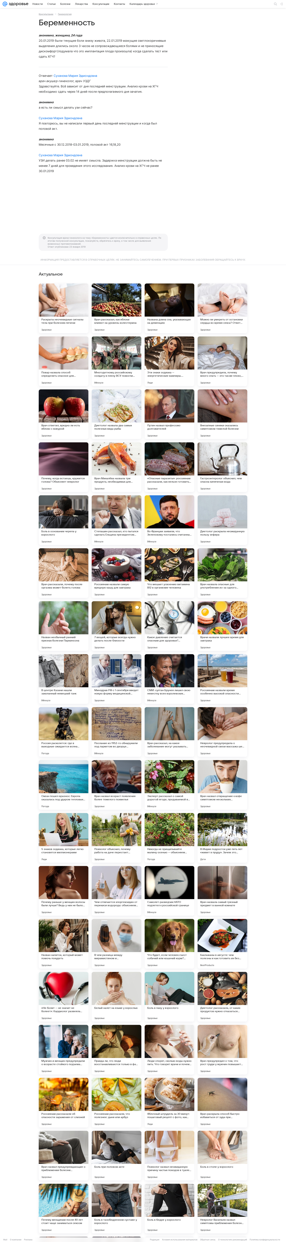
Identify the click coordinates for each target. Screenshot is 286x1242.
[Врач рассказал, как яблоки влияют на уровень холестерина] (116, 308)
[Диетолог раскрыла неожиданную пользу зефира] (222, 520)
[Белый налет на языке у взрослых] (116, 997)
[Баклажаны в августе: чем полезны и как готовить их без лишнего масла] (222, 944)
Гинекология (65, 14)
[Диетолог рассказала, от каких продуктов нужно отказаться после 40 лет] (222, 997)
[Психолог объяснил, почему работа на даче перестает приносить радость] (116, 838)
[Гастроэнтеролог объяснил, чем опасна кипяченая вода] (222, 467)
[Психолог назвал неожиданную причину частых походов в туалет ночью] (169, 1155)
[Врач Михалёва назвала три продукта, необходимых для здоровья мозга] (116, 467)
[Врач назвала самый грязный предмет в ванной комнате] (222, 891)
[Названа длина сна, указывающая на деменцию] (169, 308)
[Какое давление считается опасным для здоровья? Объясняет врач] (169, 626)
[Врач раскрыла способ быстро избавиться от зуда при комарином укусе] (222, 1102)
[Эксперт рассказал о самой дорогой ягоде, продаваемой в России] (169, 785)
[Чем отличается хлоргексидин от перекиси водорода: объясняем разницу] (116, 891)
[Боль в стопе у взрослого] (222, 1155)
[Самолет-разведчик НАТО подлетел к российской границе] (169, 891)
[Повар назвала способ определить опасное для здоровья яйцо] (63, 361)
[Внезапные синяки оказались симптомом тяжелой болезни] (222, 414)
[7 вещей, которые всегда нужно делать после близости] (116, 626)
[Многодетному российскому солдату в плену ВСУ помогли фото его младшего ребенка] (116, 361)
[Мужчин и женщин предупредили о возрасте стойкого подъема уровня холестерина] (63, 1050)
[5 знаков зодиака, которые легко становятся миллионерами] (63, 838)
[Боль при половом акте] (116, 1155)
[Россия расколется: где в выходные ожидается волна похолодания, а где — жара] (63, 732)
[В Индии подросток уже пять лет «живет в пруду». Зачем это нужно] (222, 838)
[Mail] (5, 4)
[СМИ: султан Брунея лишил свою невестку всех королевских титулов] (169, 679)
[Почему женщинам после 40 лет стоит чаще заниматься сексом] (63, 1208)
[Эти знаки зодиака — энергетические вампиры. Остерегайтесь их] (169, 361)
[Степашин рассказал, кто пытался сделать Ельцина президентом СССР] (116, 520)
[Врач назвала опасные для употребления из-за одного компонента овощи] (222, 573)
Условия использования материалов (179, 1239)
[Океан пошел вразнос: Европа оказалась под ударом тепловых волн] (63, 785)
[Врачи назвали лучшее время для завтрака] (222, 626)
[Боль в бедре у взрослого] (169, 1208)
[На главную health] (17, 4)
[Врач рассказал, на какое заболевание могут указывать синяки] (169, 732)
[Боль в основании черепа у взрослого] (63, 520)
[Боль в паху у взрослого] (169, 997)
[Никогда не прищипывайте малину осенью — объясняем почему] (169, 838)
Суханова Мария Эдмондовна (75, 75)
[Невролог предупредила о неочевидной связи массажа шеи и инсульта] (222, 732)
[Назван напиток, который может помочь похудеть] (63, 944)
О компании (15, 1239)
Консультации (46, 14)
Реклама (28, 1239)
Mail (5, 1239)
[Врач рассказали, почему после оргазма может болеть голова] (63, 573)
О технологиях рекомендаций (232, 1239)
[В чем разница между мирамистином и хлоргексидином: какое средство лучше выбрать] (116, 944)
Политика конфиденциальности (265, 1239)
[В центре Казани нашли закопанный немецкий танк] (63, 679)
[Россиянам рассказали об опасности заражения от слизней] (63, 1102)
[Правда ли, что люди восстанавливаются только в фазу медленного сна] (116, 1050)
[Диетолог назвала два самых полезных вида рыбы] (116, 414)
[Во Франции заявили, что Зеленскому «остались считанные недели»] (169, 520)
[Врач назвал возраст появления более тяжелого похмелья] (116, 785)
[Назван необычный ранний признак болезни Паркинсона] (63, 626)
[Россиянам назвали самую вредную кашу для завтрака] (116, 573)
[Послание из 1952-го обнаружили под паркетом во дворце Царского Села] (116, 732)
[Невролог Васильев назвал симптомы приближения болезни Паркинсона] (222, 1208)
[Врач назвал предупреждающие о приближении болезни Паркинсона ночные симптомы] (63, 1155)
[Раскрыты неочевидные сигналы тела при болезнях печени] (63, 308)
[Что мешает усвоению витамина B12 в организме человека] (169, 573)
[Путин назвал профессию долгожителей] (169, 414)
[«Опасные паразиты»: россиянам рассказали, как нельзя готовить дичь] (169, 467)
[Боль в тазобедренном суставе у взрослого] (116, 1208)
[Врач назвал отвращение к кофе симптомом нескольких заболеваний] (222, 785)
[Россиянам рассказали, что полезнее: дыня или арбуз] (116, 1102)
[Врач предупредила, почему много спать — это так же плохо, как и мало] (222, 361)
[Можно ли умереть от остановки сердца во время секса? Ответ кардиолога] (222, 308)
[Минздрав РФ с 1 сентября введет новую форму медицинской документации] (116, 679)
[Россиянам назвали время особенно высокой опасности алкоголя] (222, 679)
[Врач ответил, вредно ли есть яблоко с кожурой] (63, 414)
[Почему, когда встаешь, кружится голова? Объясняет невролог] (63, 467)
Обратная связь (207, 1239)
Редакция (154, 1239)
